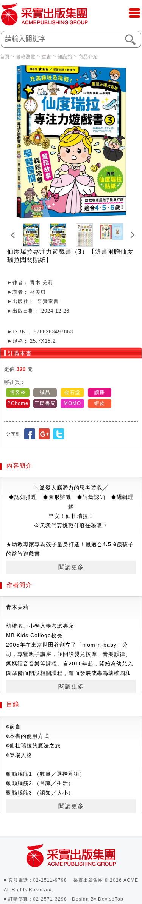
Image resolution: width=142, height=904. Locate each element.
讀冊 (99, 392)
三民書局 (45, 403)
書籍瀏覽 (26, 56)
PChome (17, 403)
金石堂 (72, 392)
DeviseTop (110, 899)
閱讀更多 (71, 567)
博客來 (18, 392)
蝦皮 (99, 403)
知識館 (65, 56)
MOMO (72, 403)
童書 (46, 56)
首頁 (5, 56)
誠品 (45, 392)
